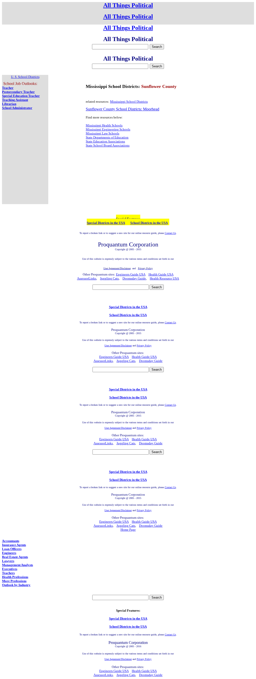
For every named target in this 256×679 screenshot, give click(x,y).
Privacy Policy (144, 345)
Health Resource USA (164, 278)
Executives (9, 569)
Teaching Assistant (15, 100)
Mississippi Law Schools (102, 133)
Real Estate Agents (15, 557)
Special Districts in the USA (106, 223)
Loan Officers (12, 549)
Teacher (8, 88)
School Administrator (17, 108)
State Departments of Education (107, 137)
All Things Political (128, 5)
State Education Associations (105, 141)
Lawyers (8, 561)
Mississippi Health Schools (104, 125)
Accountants (10, 541)
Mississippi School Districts (129, 101)
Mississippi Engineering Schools (108, 129)
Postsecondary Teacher (18, 92)
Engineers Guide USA (131, 274)
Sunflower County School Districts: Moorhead (122, 109)
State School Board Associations (108, 145)
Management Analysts (17, 565)
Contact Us (170, 233)
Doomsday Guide (134, 278)
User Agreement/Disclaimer (118, 345)
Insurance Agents (14, 545)
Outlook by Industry (16, 585)
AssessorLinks (86, 278)
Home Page (128, 529)
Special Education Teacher (21, 96)
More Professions (14, 581)
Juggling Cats (109, 278)
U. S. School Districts (25, 77)
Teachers (8, 573)
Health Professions (15, 577)
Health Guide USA (161, 274)
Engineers (9, 553)
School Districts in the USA (149, 223)
